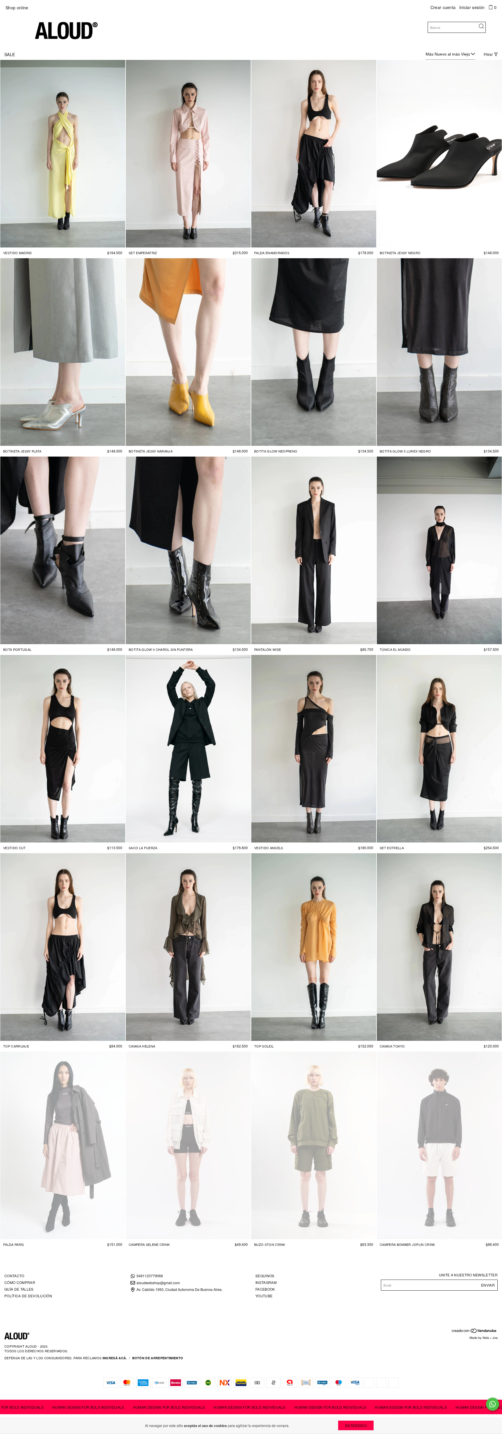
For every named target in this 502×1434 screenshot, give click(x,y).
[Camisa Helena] (188, 947)
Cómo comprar (19, 1282)
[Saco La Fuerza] (188, 748)
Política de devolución (28, 1295)
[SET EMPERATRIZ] (188, 153)
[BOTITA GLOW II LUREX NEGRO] (439, 352)
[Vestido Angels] (313, 748)
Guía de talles (18, 1289)
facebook (265, 1289)
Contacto (14, 1275)
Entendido (356, 1425)
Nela (486, 1337)
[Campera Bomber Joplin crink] (439, 1145)
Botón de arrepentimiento (157, 1358)
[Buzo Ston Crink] (313, 1145)
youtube (263, 1295)
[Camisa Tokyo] (439, 947)
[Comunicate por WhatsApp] (492, 1404)
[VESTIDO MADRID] (62, 153)
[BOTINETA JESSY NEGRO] (439, 153)
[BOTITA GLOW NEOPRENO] (313, 352)
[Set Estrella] (439, 748)
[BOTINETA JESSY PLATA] (62, 352)
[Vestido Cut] (62, 748)
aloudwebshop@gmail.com (158, 1282)
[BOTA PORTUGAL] (62, 550)
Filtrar (488, 54)
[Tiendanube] (474, 1331)
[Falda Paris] (62, 1145)
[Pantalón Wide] (313, 550)
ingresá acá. (115, 1358)
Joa (495, 1337)
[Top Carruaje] (62, 947)
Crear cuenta (443, 7)
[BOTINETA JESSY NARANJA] (188, 352)
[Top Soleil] (313, 947)
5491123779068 (150, 1275)
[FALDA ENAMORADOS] (313, 153)
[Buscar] (481, 26)
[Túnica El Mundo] (439, 550)
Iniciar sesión (472, 7)
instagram (266, 1282)
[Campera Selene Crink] (188, 1145)
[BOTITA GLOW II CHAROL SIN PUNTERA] (188, 550)
